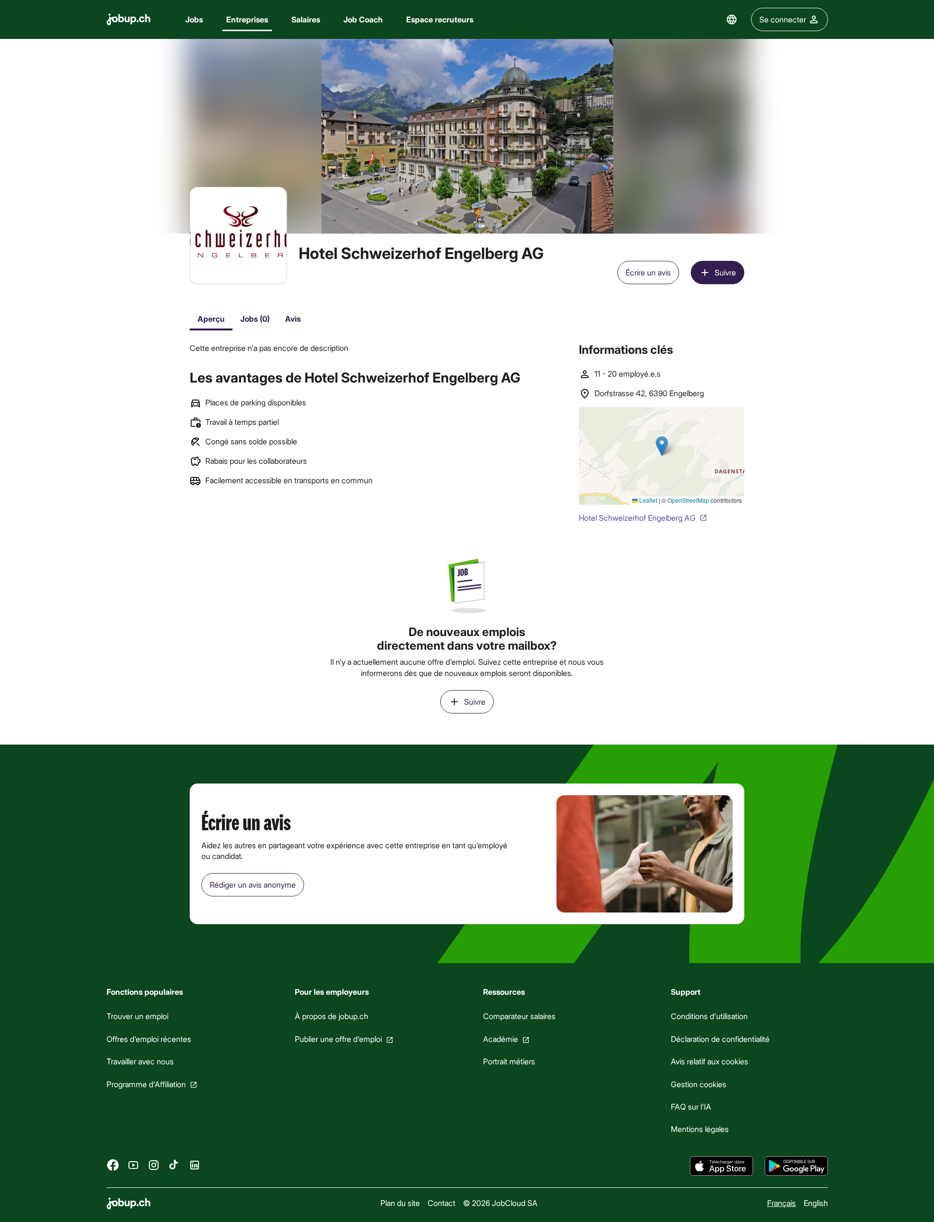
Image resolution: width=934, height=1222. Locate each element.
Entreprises (247, 19)
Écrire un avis (648, 272)
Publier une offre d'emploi (337, 1038)
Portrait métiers (509, 1061)
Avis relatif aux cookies (709, 1061)
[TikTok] (174, 1164)
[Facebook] (113, 1164)
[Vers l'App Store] (721, 1166)
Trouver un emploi (137, 1016)
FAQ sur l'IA (691, 1106)
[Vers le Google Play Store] (796, 1166)
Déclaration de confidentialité (720, 1038)
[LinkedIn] (194, 1164)
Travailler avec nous (140, 1061)
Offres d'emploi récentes (149, 1038)
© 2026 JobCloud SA (500, 1202)
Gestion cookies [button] (698, 1084)
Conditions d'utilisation (709, 1016)
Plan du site (399, 1202)
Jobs (194, 19)
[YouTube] (133, 1164)
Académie (500, 1038)
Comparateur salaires (519, 1016)
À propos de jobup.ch (331, 1016)
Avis (293, 318)
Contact (441, 1202)
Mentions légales (700, 1128)
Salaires (305, 19)
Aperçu (211, 318)
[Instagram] (153, 1164)
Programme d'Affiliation (146, 1084)
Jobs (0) (254, 318)
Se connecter (782, 19)
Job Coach (363, 19)
